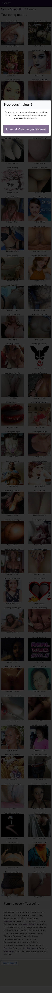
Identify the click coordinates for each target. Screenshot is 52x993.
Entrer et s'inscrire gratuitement (26, 129)
